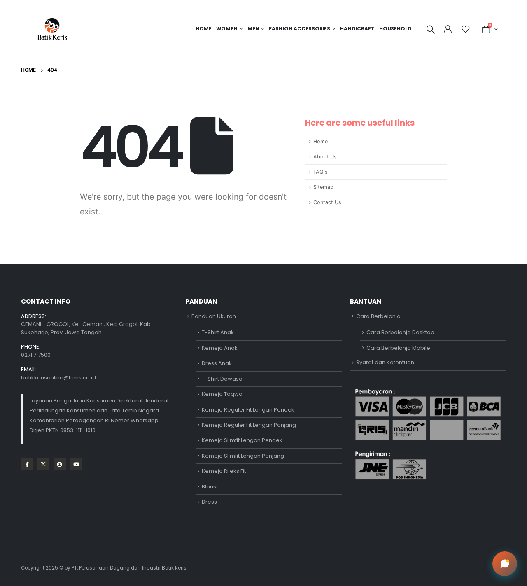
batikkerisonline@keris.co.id (58, 377)
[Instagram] (59, 464)
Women (227, 28)
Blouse (211, 487)
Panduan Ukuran (213, 316)
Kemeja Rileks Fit (224, 471)
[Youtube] (76, 464)
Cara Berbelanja (378, 316)
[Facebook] (27, 464)
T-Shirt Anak (218, 332)
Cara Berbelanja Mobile (398, 348)
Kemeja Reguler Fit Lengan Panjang (249, 425)
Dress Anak (217, 363)
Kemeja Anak (220, 348)
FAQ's (320, 172)
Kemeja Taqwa (222, 394)
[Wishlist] (465, 29)
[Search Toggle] (431, 29)
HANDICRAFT (357, 28)
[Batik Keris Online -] (52, 28)
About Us (325, 156)
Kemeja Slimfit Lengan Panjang (243, 456)
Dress (209, 502)
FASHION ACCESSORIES (299, 28)
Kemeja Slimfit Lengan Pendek (242, 440)
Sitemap (323, 187)
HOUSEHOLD (395, 28)
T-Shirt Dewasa (222, 379)
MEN (253, 28)
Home (204, 28)
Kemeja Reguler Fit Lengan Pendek (248, 410)
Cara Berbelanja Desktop (400, 332)
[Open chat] (504, 563)
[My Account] (449, 29)
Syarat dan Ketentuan (385, 362)
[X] (43, 464)
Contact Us (327, 202)
